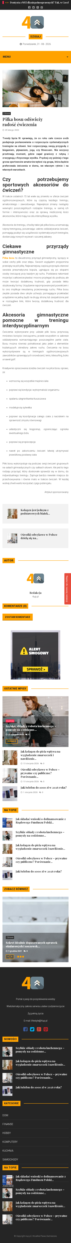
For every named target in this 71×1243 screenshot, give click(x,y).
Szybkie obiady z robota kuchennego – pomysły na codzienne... (31, 727)
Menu (7, 56)
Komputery (10, 1141)
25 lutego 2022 (12, 130)
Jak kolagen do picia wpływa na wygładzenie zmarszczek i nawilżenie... (40, 755)
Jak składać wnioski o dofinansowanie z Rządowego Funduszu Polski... (41, 820)
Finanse (7, 1124)
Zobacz (11, 741)
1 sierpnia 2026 (30, 792)
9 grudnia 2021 (15, 951)
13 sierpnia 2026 (31, 763)
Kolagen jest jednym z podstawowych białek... (35, 511)
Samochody (10, 1159)
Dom (5, 1115)
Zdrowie (6, 113)
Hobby (6, 1133)
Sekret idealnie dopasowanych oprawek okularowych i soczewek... (31, 944)
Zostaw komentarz (17, 617)
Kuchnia (10, 721)
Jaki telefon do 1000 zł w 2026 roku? (44, 787)
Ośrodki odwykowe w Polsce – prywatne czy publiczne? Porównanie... (40, 773)
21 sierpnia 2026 (16, 734)
